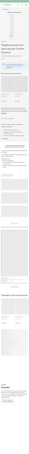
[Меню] (2, 5)
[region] (14, 26)
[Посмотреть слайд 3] (18, 37)
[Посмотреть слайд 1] (11, 37)
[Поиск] (18, 5)
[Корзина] (26, 5)
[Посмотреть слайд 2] (14, 37)
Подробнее (4, 113)
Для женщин (6, 9)
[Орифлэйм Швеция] (8, 5)
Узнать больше (4, 138)
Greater (3, 41)
